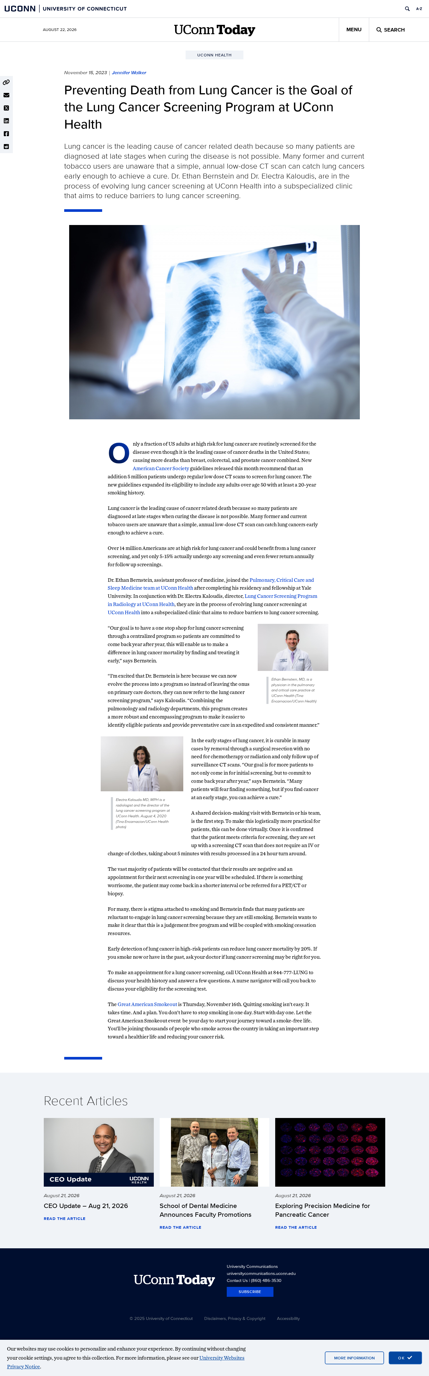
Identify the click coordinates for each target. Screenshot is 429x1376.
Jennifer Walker (129, 72)
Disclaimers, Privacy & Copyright (234, 1318)
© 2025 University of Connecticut (161, 1318)
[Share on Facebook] (6, 133)
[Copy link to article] (6, 82)
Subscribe (250, 1291)
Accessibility (288, 1318)
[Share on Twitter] (6, 108)
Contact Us (237, 1280)
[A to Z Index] (419, 8)
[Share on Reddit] (6, 146)
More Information (354, 1358)
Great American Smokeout (147, 1004)
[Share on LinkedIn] (6, 121)
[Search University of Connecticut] (407, 8)
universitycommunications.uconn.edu (261, 1273)
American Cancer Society (161, 468)
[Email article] (6, 95)
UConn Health (124, 612)
